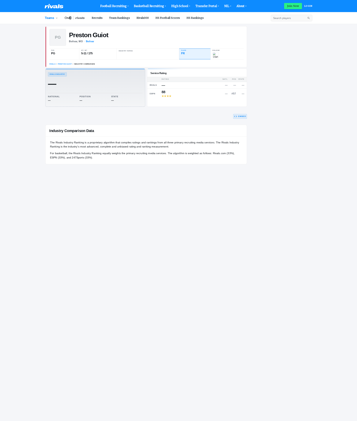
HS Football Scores (167, 18)
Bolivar (90, 41)
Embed (242, 116)
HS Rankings (195, 18)
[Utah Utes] (215, 55)
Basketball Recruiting (149, 6)
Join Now (293, 6)
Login (308, 6)
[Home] (54, 6)
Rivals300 (142, 18)
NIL (226, 6)
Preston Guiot (65, 64)
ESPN (152, 94)
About (241, 6)
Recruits (97, 18)
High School (179, 6)
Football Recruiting (113, 6)
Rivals (52, 64)
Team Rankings (119, 18)
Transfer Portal (206, 6)
